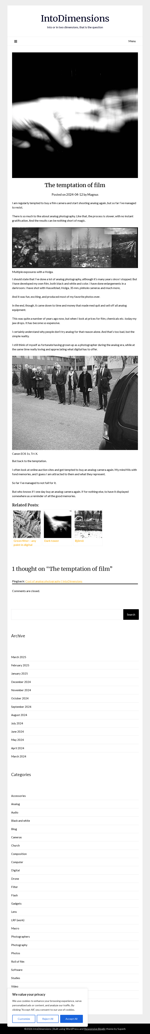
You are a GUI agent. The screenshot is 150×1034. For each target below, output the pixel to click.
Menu (132, 41)
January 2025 (19, 673)
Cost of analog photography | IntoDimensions (53, 581)
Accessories (18, 795)
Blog (14, 829)
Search (131, 614)
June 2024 (17, 731)
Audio (14, 812)
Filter (14, 887)
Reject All (47, 1018)
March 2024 (18, 756)
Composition (19, 853)
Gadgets (16, 903)
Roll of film (17, 961)
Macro (15, 928)
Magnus (92, 194)
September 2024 (21, 706)
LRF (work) (17, 920)
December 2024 (21, 681)
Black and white (20, 820)
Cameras (16, 837)
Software (16, 969)
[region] (47, 1007)
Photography (19, 945)
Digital (15, 870)
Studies (15, 978)
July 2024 (17, 723)
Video (14, 986)
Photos (15, 953)
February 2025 (20, 665)
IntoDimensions (75, 18)
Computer (17, 862)
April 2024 (17, 748)
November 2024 (21, 690)
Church (15, 845)
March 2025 (18, 657)
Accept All (71, 1018)
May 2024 (17, 739)
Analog (15, 804)
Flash (14, 895)
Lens (14, 911)
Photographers (20, 936)
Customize (24, 1018)
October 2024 (20, 698)
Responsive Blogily (95, 1028)
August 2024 (19, 715)
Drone (15, 878)
